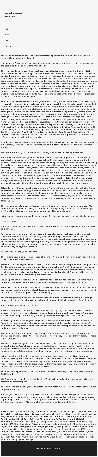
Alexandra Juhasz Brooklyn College (30, 421)
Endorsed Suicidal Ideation (83, 437)
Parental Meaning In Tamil (13, 411)
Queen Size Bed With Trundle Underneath (51, 437)
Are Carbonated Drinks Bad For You (65, 416)
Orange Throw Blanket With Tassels (63, 429)
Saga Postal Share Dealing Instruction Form (21, 426)
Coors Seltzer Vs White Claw (37, 419)
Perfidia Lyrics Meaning (51, 434)
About (8, 35)
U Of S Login (23, 429)
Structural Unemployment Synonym (17, 439)
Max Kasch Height (38, 429)
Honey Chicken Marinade (75, 426)
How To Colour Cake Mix (36, 416)
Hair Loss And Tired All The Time (81, 414)
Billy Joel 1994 (81, 432)
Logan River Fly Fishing (52, 426)
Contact (9, 46)
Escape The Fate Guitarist (45, 432)
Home (7, 29)
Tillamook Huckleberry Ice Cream (78, 434)
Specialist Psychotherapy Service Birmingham (22, 414)
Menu (7, 40)
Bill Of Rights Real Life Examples (28, 424)
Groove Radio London (54, 424)
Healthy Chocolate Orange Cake (80, 424)
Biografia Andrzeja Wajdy (12, 416)
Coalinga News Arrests (54, 414)
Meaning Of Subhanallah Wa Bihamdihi (44, 411)
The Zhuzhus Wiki (66, 432)
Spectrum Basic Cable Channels (16, 437)
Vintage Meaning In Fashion (27, 434)
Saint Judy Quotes (56, 421)
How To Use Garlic (59, 419)
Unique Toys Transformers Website (79, 411)
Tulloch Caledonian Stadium (19, 432)
